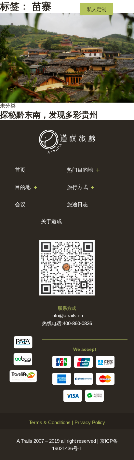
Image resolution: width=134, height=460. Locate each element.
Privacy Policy (89, 422)
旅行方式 (77, 187)
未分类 (8, 105)
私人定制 (96, 9)
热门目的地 (80, 170)
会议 (20, 204)
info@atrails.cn (67, 315)
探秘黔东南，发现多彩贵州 (49, 114)
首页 (20, 170)
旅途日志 (77, 204)
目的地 (23, 187)
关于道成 (51, 221)
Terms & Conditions (50, 422)
